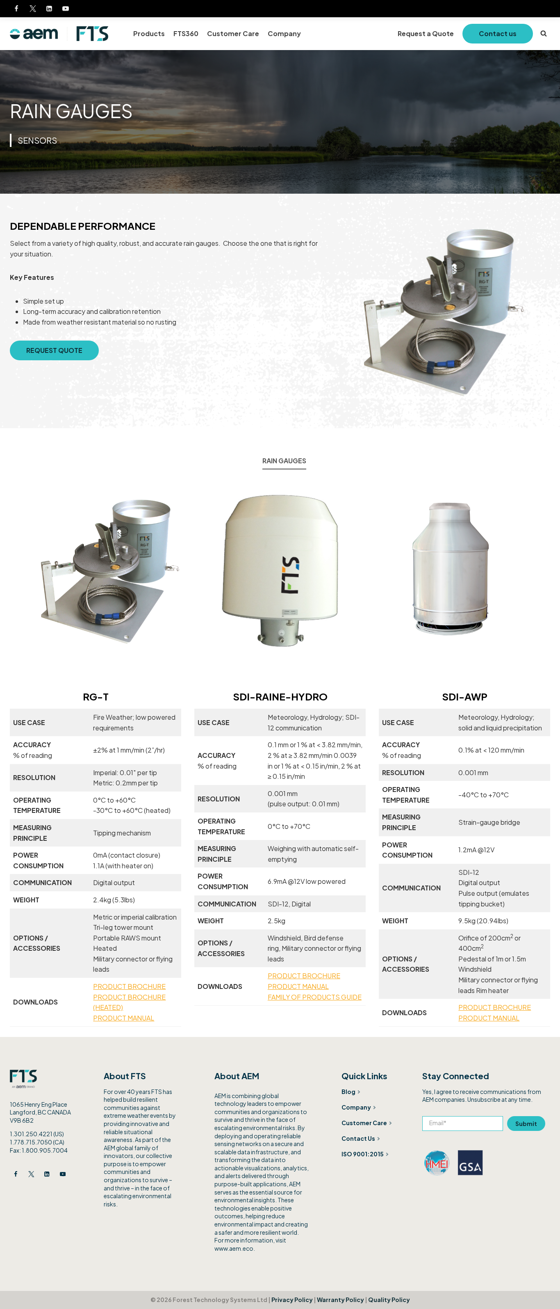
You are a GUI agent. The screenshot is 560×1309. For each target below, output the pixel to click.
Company (284, 33)
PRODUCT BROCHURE (129, 986)
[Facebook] (16, 8)
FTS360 (185, 33)
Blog (348, 1091)
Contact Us (358, 1138)
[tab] (284, 461)
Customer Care (233, 33)
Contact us (498, 33)
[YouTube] (65, 8)
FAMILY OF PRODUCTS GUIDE (315, 997)
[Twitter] (32, 8)
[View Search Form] (543, 33)
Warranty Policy (340, 1299)
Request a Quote (426, 33)
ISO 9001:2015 (362, 1154)
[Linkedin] (49, 8)
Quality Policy (389, 1299)
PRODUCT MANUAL (123, 1018)
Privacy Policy (292, 1299)
